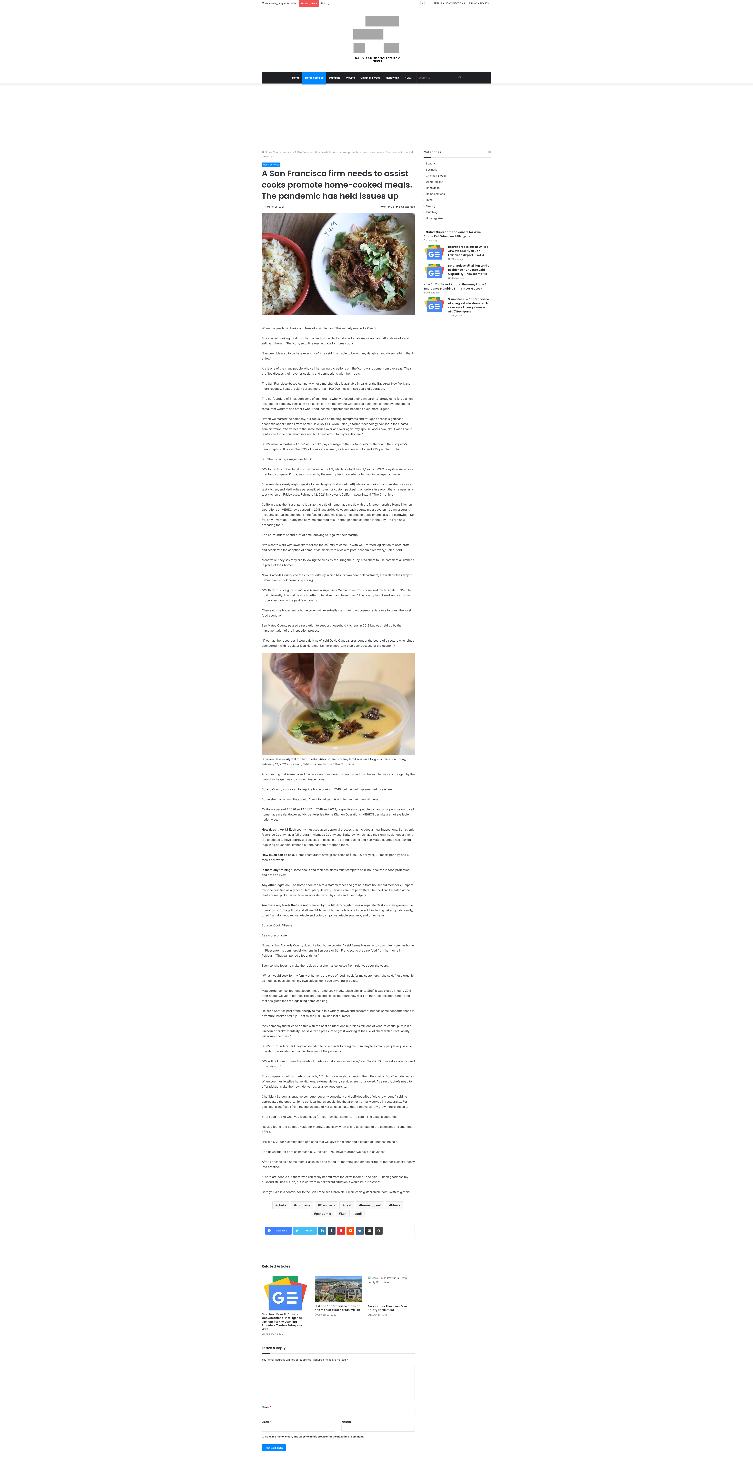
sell (359, 1214)
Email (266, 1421)
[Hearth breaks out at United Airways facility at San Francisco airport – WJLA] (434, 252)
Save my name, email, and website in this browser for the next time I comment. (314, 1436)
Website (346, 1421)
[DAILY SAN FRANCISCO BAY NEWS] (376, 39)
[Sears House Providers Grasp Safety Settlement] (391, 1289)
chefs (281, 1205)
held (348, 1205)
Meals (395, 1205)
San (343, 1214)
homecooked (371, 1205)
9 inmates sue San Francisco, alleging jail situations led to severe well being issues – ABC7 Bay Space (469, 305)
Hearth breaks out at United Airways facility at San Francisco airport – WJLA (468, 251)
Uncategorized (435, 218)
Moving (350, 77)
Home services (314, 77)
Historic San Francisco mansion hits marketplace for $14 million (337, 1308)
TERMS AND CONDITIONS (449, 3)
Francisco (327, 1205)
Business (431, 169)
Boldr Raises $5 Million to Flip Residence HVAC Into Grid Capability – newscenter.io (372, 3)
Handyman (392, 77)
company (303, 1205)
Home (296, 77)
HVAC (408, 77)
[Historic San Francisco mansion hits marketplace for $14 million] (338, 1289)
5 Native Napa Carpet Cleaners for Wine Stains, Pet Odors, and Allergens (452, 234)
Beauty (430, 163)
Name (266, 1407)
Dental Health (434, 181)
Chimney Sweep (370, 77)
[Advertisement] (376, 116)
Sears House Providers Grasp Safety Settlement (388, 1308)
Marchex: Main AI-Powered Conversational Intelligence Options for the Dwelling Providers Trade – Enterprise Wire (282, 1321)
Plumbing (334, 77)
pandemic (323, 1214)
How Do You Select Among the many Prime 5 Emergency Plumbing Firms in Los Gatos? (455, 286)
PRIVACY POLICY (479, 3)
